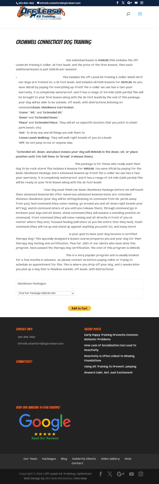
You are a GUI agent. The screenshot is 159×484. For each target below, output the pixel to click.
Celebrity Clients (84, 459)
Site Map (80, 478)
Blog (64, 459)
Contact (77, 463)
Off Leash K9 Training (59, 474)
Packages (49, 459)
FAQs (128, 459)
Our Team (30, 459)
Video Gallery (110, 459)
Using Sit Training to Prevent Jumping (110, 366)
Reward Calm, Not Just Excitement (108, 372)
